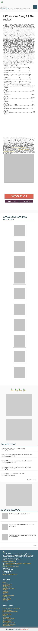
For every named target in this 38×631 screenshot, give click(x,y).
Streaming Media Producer (9, 624)
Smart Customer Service (9, 618)
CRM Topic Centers (7, 587)
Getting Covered (7, 598)
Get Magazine (7, 584)
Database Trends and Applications (11, 608)
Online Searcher (7, 617)
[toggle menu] (35, 7)
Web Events (5, 592)
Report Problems (7, 599)
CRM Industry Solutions (8, 588)
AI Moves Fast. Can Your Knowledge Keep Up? (13, 448)
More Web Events (31, 480)
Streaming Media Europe (9, 622)
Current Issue (12, 201)
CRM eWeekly (6, 585)
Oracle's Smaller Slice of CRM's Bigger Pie (19, 147)
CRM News (5, 589)
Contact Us (5, 601)
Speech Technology (8, 620)
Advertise (5, 596)
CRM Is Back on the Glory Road (23, 149)
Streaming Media (7, 621)
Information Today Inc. (8, 561)
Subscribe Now (19, 196)
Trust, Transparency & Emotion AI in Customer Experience (16, 467)
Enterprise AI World (7, 610)
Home (4, 582)
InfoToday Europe (7, 614)
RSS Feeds (5, 594)
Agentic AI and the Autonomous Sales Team (13, 473)
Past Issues (26, 201)
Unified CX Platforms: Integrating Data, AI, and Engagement (17, 461)
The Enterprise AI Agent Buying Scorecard (19, 514)
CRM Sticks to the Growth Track (8, 151)
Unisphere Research (8, 625)
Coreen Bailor (5, 8)
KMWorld (5, 615)
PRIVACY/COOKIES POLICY (9, 574)
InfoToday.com (6, 613)
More (35, 546)
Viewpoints (5, 591)
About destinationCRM (8, 595)
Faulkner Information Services (10, 611)
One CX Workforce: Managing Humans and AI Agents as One (17, 454)
